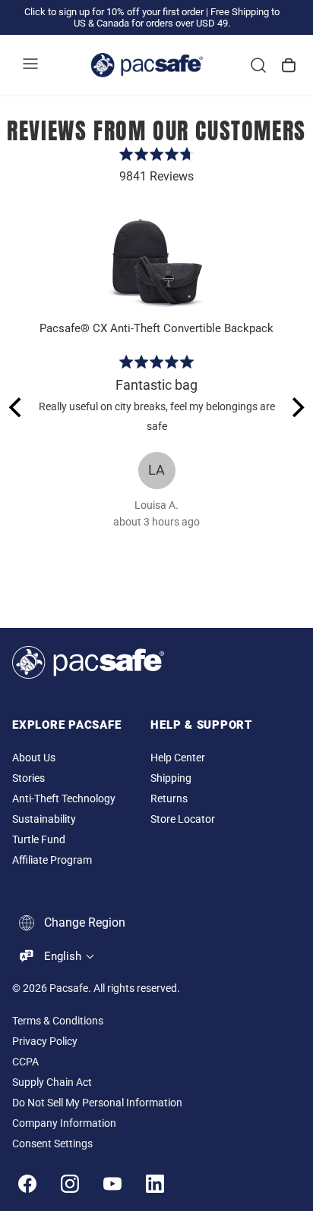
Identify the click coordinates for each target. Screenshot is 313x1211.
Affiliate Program (52, 860)
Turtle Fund (38, 839)
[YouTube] (112, 1184)
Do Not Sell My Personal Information (97, 1102)
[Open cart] (289, 65)
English (62, 956)
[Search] (258, 65)
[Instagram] (70, 1184)
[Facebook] (27, 1184)
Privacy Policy (44, 1041)
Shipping (170, 778)
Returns (169, 798)
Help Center (177, 757)
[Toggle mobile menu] (30, 65)
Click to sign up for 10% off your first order (114, 11)
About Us (33, 757)
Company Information (64, 1123)
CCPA (25, 1062)
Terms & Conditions (57, 1021)
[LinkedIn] (155, 1184)
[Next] (296, 407)
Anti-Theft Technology (63, 798)
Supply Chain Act (52, 1082)
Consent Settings (52, 1143)
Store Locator (182, 819)
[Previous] (16, 407)
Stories (28, 778)
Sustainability (44, 819)
